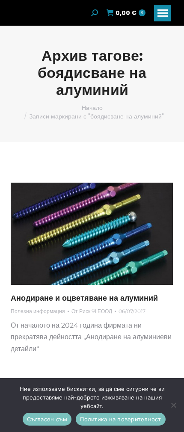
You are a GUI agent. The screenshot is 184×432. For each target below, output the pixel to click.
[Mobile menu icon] (162, 13)
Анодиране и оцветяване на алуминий (84, 298)
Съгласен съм (47, 419)
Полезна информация (38, 311)
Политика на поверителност (120, 419)
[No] (173, 405)
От (91, 311)
